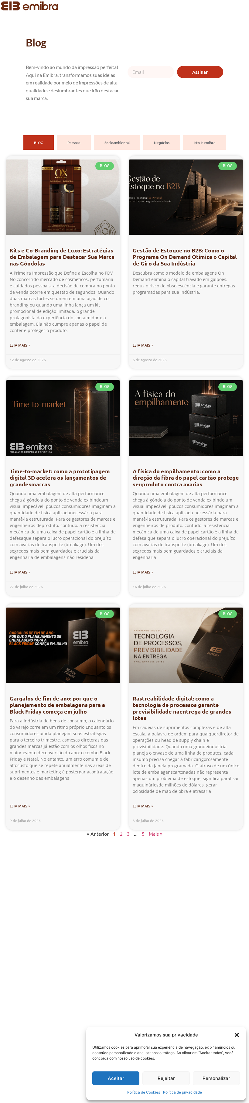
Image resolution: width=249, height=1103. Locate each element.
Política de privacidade (182, 1092)
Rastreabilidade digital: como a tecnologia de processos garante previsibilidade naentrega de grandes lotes (182, 708)
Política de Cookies (143, 1092)
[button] (237, 1035)
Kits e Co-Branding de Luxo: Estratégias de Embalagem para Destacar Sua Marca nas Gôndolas (62, 257)
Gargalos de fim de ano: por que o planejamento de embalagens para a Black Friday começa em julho (57, 705)
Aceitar (116, 1078)
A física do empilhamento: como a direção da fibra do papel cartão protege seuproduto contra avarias (186, 478)
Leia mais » (20, 345)
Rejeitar (166, 1078)
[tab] (38, 142)
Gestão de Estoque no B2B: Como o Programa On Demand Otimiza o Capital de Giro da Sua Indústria (185, 257)
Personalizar (216, 1078)
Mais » (155, 834)
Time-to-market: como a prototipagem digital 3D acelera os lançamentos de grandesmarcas (60, 478)
